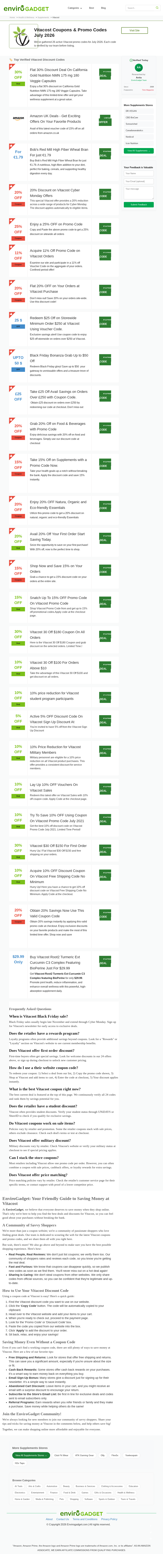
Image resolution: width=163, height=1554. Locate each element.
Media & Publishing (44, 1499)
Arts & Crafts (34, 1486)
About (49, 1519)
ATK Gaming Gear (84, 1455)
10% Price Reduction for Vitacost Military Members (55, 749)
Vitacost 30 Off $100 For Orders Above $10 (54, 665)
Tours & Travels (128, 1499)
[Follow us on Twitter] (151, 1532)
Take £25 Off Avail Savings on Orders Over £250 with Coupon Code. (59, 394)
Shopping (74, 1499)
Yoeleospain (131, 1455)
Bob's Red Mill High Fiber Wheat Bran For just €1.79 (59, 152)
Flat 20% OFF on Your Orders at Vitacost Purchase (54, 289)
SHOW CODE (105, 194)
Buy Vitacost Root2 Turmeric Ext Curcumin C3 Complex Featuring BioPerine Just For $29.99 (55, 962)
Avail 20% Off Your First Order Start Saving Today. (57, 537)
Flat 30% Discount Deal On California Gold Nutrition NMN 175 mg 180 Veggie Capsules (58, 75)
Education (133, 1486)
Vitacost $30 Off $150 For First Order (58, 846)
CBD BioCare (132, 117)
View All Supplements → (139, 150)
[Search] (157, 8)
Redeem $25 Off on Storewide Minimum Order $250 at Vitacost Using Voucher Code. (54, 323)
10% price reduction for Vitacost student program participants (54, 696)
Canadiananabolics (134, 130)
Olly (103, 1455)
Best (91, 8)
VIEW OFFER (104, 120)
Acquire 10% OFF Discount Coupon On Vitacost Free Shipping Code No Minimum (57, 876)
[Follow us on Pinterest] (151, 1539)
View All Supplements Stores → (31, 1455)
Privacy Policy (109, 1519)
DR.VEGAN (131, 111)
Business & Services (85, 1486)
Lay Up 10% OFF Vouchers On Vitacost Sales (54, 787)
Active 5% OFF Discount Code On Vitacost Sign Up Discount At (56, 719)
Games (85, 1492)
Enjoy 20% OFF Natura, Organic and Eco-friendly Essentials (58, 505)
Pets (62, 1499)
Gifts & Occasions (102, 1492)
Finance (53, 1492)
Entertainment (37, 1492)
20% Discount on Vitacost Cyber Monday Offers (55, 193)
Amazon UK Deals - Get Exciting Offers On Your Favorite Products (55, 119)
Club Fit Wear (61, 1455)
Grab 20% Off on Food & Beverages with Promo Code (57, 426)
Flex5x (115, 1455)
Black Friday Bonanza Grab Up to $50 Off (59, 358)
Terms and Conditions (85, 1519)
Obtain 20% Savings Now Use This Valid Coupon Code (57, 913)
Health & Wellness (126, 1492)
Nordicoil (130, 137)
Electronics (20, 1492)
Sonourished (131, 124)
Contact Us (62, 1519)
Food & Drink (70, 1492)
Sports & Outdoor (107, 1499)
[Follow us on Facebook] (151, 1526)
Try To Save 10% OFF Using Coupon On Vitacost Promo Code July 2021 (58, 818)
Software (89, 1499)
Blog (103, 8)
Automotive (52, 1486)
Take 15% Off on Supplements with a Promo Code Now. (58, 462)
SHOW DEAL (105, 74)
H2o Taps (20, 1463)
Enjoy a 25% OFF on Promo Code (56, 224)
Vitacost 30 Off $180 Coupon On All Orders (57, 635)
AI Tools (18, 1486)
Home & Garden (22, 1499)
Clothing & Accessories (112, 1486)
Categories (74, 8)
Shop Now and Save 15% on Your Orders (56, 568)
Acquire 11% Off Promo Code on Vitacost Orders (55, 253)
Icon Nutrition (132, 143)
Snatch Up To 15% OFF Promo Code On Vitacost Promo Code (58, 600)
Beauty (66, 1486)
